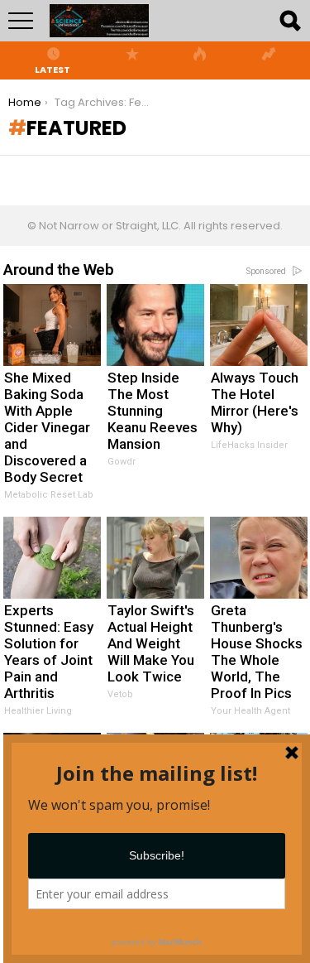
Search (289, 20)
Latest (52, 69)
